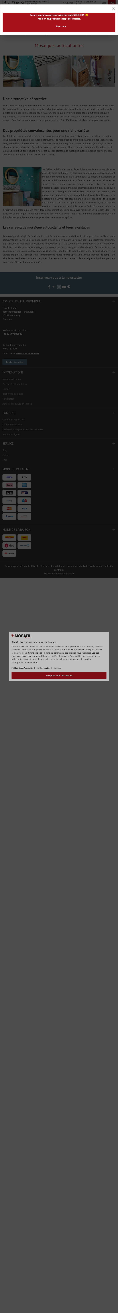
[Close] (113, 9)
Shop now (61, 26)
